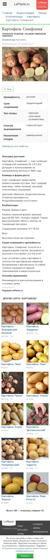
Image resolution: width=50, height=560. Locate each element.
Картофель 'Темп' (36, 364)
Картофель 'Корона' (7, 497)
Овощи (42, 12)
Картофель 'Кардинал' (32, 328)
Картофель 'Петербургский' (10, 463)
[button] (25, 64)
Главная (7, 12)
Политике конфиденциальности (32, 549)
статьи (19, 526)
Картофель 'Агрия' (11, 426)
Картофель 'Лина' (11, 364)
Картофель (33, 16)
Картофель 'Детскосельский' (36, 428)
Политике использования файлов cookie (21, 548)
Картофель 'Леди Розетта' (36, 497)
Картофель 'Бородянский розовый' (9, 329)
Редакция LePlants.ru (12, 290)
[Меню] (4, 4)
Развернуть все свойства (15, 146)
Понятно (25, 556)
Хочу (9, 89)
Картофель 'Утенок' (37, 395)
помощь (20, 533)
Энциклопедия (25, 12)
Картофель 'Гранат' (12, 395)
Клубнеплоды (14, 16)
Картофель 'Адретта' (32, 463)
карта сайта (22, 530)
